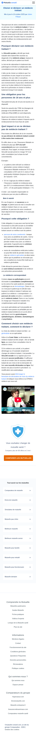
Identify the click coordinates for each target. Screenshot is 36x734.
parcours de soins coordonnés (14, 234)
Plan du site (18, 627)
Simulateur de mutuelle (13, 509)
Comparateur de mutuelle (14, 490)
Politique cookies (18, 668)
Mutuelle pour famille (12, 548)
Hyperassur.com (18, 697)
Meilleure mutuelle (11, 529)
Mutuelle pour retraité (12, 557)
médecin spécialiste (17, 255)
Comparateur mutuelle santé (18, 713)
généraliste (5, 333)
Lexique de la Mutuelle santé (18, 623)
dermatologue (19, 286)
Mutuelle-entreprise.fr (18, 705)
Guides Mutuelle (18, 610)
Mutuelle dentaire (11, 577)
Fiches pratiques (18, 614)
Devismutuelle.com (18, 701)
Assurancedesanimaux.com (18, 709)
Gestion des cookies (12, 729)
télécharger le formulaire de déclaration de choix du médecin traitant (18, 376)
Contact (18, 643)
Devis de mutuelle (11, 500)
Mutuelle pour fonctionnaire (14, 567)
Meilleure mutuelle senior (14, 538)
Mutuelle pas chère (11, 519)
